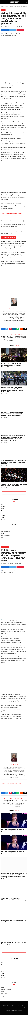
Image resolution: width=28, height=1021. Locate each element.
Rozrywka (3, 519)
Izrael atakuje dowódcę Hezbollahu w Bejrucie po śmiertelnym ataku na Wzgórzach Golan (12, 365)
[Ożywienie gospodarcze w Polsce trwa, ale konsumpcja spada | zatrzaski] (14, 933)
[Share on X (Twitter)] (12, 30)
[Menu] (2, 2)
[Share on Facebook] (5, 30)
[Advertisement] (14, 66)
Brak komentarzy (13, 26)
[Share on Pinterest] (20, 30)
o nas (2, 529)
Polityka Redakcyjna (5, 535)
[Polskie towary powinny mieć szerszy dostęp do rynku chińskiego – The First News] (14, 578)
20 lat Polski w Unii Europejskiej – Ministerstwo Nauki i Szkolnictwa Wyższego (14, 899)
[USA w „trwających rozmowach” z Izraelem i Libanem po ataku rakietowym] (14, 475)
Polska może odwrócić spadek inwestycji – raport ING (13, 921)
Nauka (2, 513)
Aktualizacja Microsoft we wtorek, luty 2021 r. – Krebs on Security (20, 338)
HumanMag (11, 1010)
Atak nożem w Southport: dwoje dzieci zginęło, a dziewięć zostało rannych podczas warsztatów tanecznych (12, 413)
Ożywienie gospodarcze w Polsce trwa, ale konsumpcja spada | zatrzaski (13, 943)
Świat (3, 10)
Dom (2, 504)
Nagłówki (3, 506)
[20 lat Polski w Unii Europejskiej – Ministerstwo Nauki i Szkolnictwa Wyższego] (14, 889)
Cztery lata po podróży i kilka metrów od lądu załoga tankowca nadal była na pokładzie (21, 803)
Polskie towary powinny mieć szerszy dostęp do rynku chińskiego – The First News (7, 338)
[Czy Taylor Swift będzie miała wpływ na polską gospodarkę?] (14, 820)
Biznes (2, 510)
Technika (3, 515)
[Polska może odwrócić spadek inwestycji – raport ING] (14, 911)
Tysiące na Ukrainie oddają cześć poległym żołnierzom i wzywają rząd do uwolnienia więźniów (13, 462)
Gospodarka (5, 547)
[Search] (26, 2)
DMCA (2, 533)
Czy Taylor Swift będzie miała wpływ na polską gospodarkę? (12, 830)
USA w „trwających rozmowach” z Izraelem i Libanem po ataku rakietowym (14, 484)
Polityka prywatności (5, 537)
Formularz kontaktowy (6, 531)
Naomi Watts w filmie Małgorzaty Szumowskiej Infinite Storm (8, 802)
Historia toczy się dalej (9, 237)
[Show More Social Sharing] (25, 30)
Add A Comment (14, 492)
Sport (2, 517)
